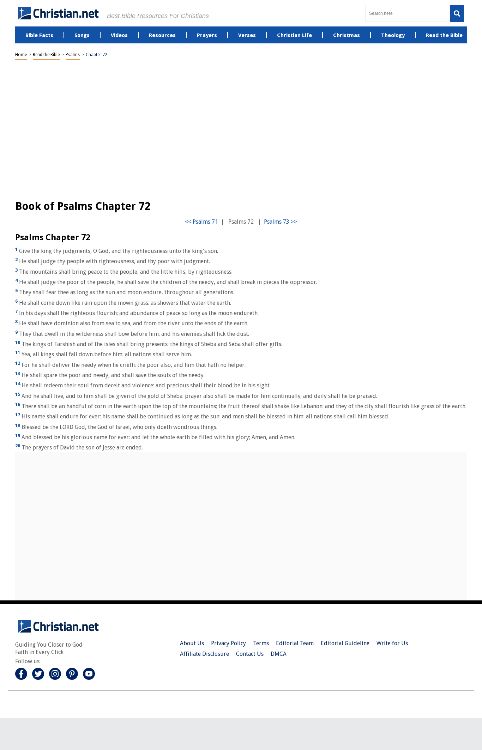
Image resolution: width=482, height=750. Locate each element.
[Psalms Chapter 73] (280, 221)
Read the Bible (46, 54)
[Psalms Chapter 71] (201, 221)
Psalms (73, 54)
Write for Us (392, 643)
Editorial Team (295, 643)
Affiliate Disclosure (204, 654)
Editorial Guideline (345, 643)
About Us (192, 643)
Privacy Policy (228, 643)
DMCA (279, 654)
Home (21, 54)
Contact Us (250, 654)
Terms (261, 643)
